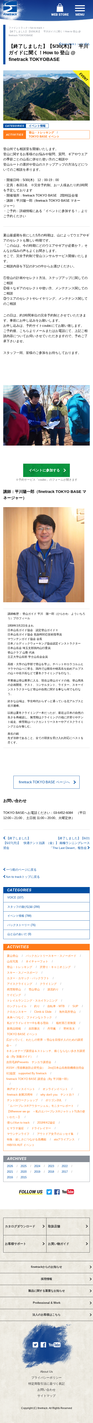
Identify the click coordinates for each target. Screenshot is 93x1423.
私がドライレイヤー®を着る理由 (27, 1023)
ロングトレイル (17, 1006)
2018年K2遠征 (46, 1122)
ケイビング (14, 995)
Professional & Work (46, 1302)
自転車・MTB (56, 1006)
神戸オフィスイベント (21, 1089)
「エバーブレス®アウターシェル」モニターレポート (40, 1105)
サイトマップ (46, 1395)
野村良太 (69, 1028)
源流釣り (53, 989)
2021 (10, 1171)
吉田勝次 (34, 1028)
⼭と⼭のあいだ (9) (19, 934)
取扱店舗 (54, 1226)
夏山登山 (12, 955)
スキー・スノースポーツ (22, 972)
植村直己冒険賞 (66, 1023)
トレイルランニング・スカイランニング (32, 1000)
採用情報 (46, 1279)
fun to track (36, 27)
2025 (24, 1166)
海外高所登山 (67, 1011)
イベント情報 (37, 125)
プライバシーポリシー (46, 1377)
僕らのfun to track (18, 1122)
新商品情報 (14, 1028)
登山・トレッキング (41, 132)
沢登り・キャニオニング (55, 967)
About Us (46, 1371)
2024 (37, 1166)
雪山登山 (34, 989)
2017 (65, 1171)
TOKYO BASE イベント (44, 136)
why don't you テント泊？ (57, 1094)
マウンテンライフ (18, 1133)
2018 (51, 1171)
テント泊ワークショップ (22, 1100)
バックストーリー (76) (21, 925)
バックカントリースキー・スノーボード (51, 955)
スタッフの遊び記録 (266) (23, 906)
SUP (75, 1006)
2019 (37, 1171)
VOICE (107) (15, 897)
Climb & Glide (42, 1011)
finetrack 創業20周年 (20, 1094)
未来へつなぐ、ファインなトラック (29, 1017)
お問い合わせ (46, 1389)
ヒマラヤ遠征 (15, 1128)
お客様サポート (15, 1243)
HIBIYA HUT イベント (21, 1145)
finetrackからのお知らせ (46, 1266)
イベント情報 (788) (19, 915)
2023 (51, 1166)
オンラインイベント (55, 1089)
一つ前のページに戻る (21, 869)
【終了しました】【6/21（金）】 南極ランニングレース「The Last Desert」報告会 (68, 843)
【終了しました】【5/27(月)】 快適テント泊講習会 (24, 843)
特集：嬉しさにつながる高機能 (26, 1139)
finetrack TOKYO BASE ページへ (44, 782)
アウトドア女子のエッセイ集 (55, 1133)
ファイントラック (18, 27)
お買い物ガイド (58, 1243)
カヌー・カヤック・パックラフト (28, 978)
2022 (65, 1166)
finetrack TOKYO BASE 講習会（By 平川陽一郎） (38, 1079)
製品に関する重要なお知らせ (46, 1290)
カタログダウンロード (20, 1226)
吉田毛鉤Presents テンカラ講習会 (28, 1062)
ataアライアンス (64, 1139)
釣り (37, 1006)
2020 (24, 1171)
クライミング (48, 983)
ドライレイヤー (41, 1128)
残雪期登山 (14, 989)
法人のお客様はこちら (46, 1314)
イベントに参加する (44, 470)
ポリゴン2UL (53, 1100)
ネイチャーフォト (37, 961)
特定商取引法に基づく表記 (46, 1383)
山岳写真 (12, 961)
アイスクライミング (19, 983)
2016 (10, 1177)
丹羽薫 (51, 1028)
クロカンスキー (17, 1011)
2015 (24, 1177)
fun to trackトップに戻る (75, 44)
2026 (10, 1166)
